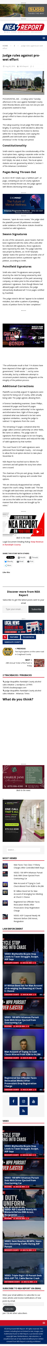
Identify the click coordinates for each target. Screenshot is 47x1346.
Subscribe (36, 609)
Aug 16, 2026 (27, 1250)
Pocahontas (28, 637)
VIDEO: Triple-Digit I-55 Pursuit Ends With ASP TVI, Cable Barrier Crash (23, 1277)
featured (14, 637)
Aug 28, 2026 (27, 963)
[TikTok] (23, 1111)
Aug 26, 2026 (20, 1218)
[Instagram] (23, 1101)
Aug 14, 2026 (28, 1282)
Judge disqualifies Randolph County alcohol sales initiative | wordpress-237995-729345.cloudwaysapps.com (22, 684)
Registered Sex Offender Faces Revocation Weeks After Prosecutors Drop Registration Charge (21, 1082)
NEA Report (24, 66)
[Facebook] (13, 1101)
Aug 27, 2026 (27, 1058)
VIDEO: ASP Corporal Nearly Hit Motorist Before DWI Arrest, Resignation (27, 918)
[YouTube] (34, 1101)
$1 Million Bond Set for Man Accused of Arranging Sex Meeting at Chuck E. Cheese (28, 894)
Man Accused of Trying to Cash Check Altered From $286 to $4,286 (22, 1053)
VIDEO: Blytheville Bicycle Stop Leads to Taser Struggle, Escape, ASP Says (22, 956)
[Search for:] (23, 850)
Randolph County (13, 642)
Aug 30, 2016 (10, 66)
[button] (43, 38)
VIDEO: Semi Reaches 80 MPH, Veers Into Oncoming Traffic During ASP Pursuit (23, 1244)
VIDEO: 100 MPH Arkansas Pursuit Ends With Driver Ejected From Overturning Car (28, 875)
